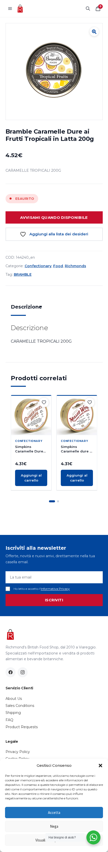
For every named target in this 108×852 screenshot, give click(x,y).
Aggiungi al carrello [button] (31, 478)
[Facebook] (11, 672)
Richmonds (75, 266)
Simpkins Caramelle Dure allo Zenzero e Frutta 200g (29, 449)
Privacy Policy (18, 751)
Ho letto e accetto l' (42, 589)
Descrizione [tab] (26, 307)
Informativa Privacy (55, 589)
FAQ (9, 720)
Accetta (54, 812)
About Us (14, 698)
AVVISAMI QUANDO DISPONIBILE (54, 217)
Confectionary (38, 266)
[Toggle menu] (10, 8)
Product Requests (22, 727)
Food (58, 266)
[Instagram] (23, 672)
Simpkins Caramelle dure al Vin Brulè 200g (77, 449)
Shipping (13, 712)
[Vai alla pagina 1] (52, 501)
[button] (100, 765)
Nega (54, 826)
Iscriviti (54, 600)
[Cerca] (87, 8)
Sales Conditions (20, 705)
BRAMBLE (23, 274)
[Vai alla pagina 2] (58, 501)
